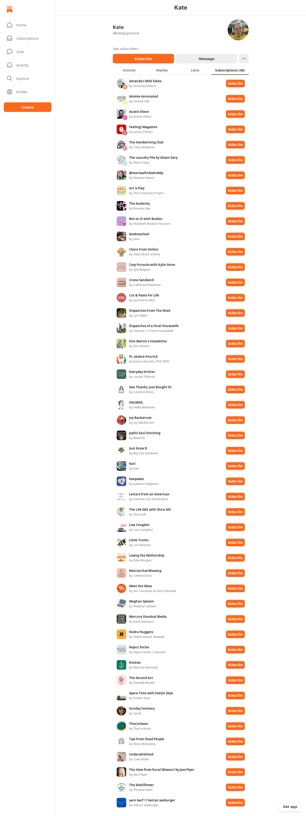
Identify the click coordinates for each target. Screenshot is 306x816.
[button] (27, 25)
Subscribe (143, 58)
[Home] (9, 9)
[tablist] (181, 70)
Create (28, 107)
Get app (290, 806)
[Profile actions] (244, 58)
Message (206, 58)
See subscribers (125, 48)
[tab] (129, 70)
